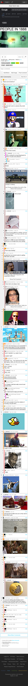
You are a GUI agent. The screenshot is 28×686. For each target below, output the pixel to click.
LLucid (7, 253)
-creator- (8, 470)
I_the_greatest (10, 148)
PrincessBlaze (10, 230)
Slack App (22, 664)
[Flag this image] (25, 57)
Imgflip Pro (6, 656)
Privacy (9, 664)
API (18, 664)
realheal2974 (7, 517)
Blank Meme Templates (10, 659)
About (4, 664)
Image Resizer (23, 661)
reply (26, 79)
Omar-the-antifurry (9, 309)
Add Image (14, 72)
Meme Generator (15, 640)
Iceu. (21, 59)
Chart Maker (4, 661)
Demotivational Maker (13, 661)
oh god (3, 65)
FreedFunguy (7, 598)
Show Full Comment (16, 188)
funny (17, 63)
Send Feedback (20, 666)
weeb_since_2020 (11, 163)
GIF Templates (20, 659)
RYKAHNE (6, 539)
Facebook (3, 670)
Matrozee (9, 109)
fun (8, 60)
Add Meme (6, 72)
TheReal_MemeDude (11, 237)
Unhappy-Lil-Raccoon (11, 129)
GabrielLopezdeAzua (10, 282)
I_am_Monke (9, 104)
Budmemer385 (9, 84)
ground (21, 63)
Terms (14, 664)
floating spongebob (6, 63)
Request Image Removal (9, 666)
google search (9, 65)
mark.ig (6, 79)
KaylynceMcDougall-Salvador (12, 381)
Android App (14, 670)
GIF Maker (12, 656)
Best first (23, 76)
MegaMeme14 (9, 343)
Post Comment (23, 72)
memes (13, 63)
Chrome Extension (23, 670)
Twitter (8, 670)
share (19, 56)
